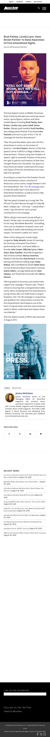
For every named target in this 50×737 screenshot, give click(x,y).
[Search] (37, 8)
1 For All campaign (32, 186)
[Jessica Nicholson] (9, 401)
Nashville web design (22, 731)
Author (7, 388)
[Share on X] (20, 434)
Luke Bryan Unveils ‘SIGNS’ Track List (16, 528)
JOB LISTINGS (38, 2)
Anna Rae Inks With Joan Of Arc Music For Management (22, 515)
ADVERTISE (19, 2)
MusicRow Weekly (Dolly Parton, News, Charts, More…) (21, 481)
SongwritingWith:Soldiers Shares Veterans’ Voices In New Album (24, 502)
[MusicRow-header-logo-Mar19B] (21, 8)
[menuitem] (11, 1)
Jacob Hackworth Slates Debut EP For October (19, 495)
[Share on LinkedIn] (30, 434)
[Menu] (43, 8)
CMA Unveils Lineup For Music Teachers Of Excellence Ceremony (25, 533)
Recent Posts (16, 388)
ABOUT (11, 2)
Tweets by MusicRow (13, 711)
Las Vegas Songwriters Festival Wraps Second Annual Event (23, 522)
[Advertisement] (21, 554)
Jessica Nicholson (21, 47)
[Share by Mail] (41, 434)
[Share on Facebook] (9, 434)
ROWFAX (28, 2)
